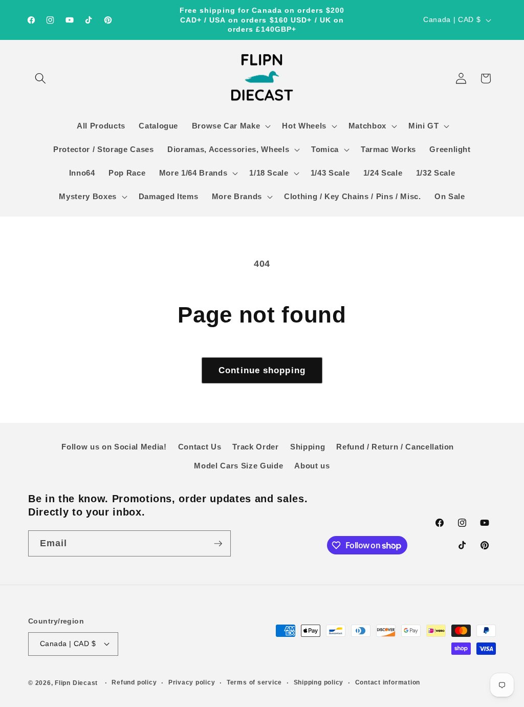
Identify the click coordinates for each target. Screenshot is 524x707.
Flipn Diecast (76, 683)
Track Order (255, 446)
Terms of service (254, 682)
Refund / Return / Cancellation (395, 446)
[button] (40, 78)
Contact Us (200, 446)
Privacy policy (191, 682)
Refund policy (134, 682)
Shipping (307, 446)
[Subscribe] (218, 543)
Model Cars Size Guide (238, 465)
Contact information (388, 682)
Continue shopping (262, 370)
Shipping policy (319, 682)
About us (312, 465)
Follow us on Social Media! (113, 446)
